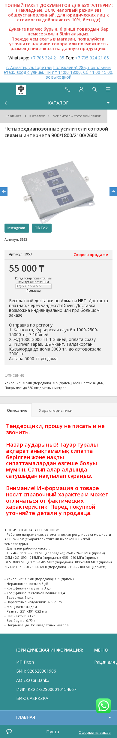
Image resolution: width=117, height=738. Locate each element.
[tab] (16, 410)
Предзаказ (33, 291)
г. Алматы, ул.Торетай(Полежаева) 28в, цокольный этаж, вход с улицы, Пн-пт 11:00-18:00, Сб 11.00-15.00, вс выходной (58, 72)
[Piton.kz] (15, 89)
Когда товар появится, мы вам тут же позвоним (33, 280)
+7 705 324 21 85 (47, 58)
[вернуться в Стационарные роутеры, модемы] (7, 103)
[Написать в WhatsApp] (103, 706)
